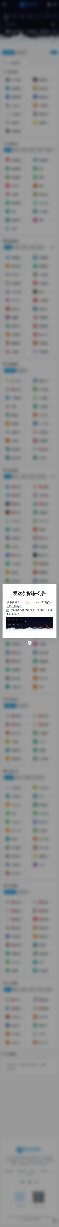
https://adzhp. (30, 602)
